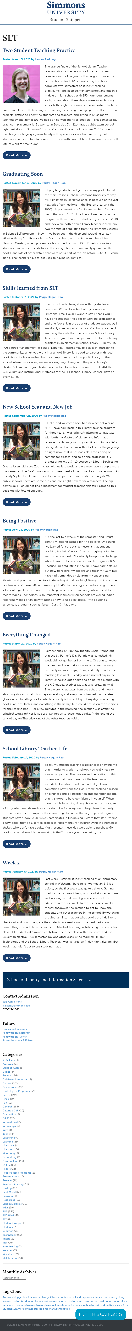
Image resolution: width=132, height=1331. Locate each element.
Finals (6, 1098)
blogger (18, 1297)
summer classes (32, 1308)
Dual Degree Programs (16, 1091)
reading (7, 1188)
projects (77, 1304)
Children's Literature (15, 1079)
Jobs (5, 1133)
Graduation (9, 1114)
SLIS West (8, 1215)
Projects (7, 1180)
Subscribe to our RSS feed (18, 1040)
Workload (8, 1254)
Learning (8, 1141)
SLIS (5, 1211)
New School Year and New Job (38, 406)
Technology (9, 1234)
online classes (121, 1301)
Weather (8, 1250)
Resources (9, 1199)
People (7, 1168)
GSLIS (6, 1118)
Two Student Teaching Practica (39, 50)
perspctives (9, 1304)
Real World (9, 1192)
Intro (5, 1129)
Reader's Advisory (13, 1184)
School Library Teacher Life (35, 748)
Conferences (10, 1087)
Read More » (16, 155)
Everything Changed (27, 634)
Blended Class (11, 1067)
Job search (50, 1301)
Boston (7, 1075)
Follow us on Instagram (16, 1032)
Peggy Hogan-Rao (54, 183)
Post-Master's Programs (17, 1172)
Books (6, 1071)
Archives (8, 1064)
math (80, 1301)
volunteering (10, 1246)
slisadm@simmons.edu (16, 1005)
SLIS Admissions (12, 1001)
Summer (8, 1230)
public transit (91, 1304)
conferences (67, 1297)
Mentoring (9, 1153)
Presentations (11, 1176)
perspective (24, 1304)
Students (8, 1227)
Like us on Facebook (15, 1028)
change (45, 1297)
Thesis (6, 1238)
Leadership (9, 1137)
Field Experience (85, 1297)
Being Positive (19, 520)
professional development (56, 1304)
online (108, 1301)
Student (7, 1308)
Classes (7, 1083)
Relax (112, 1304)
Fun (5, 1102)
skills (5, 1207)
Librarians (8, 1145)
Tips (5, 1242)
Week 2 (11, 862)
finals (98, 1297)
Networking (9, 1157)
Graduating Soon (23, 174)
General (7, 1106)
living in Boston (67, 1301)
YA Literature (10, 1258)
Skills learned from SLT (30, 288)
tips (67, 1308)
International (10, 1122)
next (101, 1301)
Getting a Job (11, 1110)
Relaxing (8, 1196)
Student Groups (12, 1223)
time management (54, 1308)
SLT (5, 1219)
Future (111, 1297)
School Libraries (12, 1203)
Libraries (8, 1149)
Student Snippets (66, 19)
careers (35, 1297)
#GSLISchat (9, 1060)
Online (6, 1165)
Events (6, 1095)
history (39, 1301)
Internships (9, 1126)
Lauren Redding (45, 59)
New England (10, 1161)
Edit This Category (101, 1314)
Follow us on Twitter (15, 1036)
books (27, 1297)
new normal (91, 1301)
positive (36, 1304)
